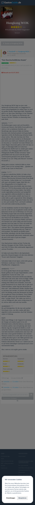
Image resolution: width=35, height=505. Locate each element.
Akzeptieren (22, 498)
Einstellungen (10, 498)
